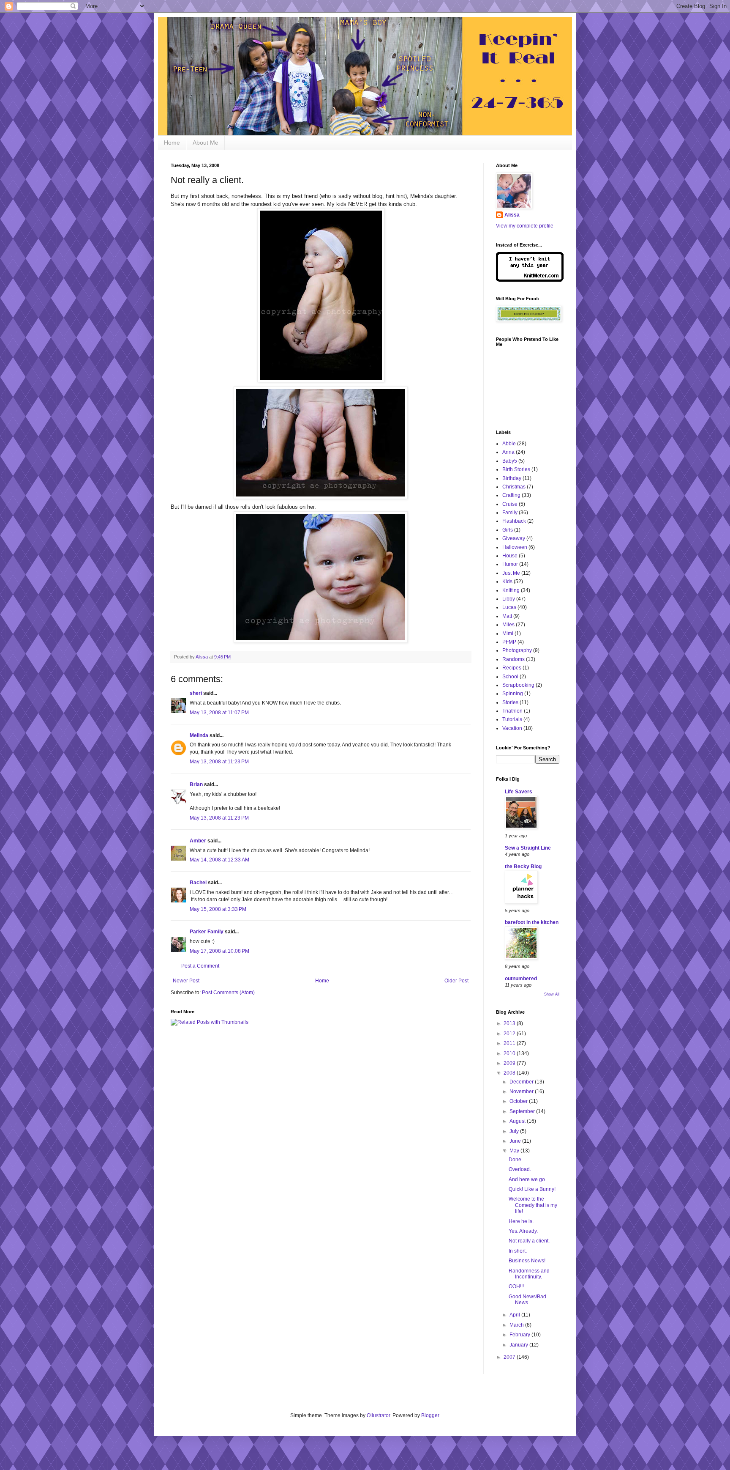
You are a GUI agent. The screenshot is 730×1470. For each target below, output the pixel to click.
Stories (510, 702)
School (510, 677)
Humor (510, 564)
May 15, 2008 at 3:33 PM (218, 909)
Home (172, 142)
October (519, 1101)
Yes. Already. (523, 1231)
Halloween (514, 547)
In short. (518, 1251)
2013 (510, 1023)
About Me (205, 142)
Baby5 (509, 461)
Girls (507, 530)
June (515, 1141)
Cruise (510, 504)
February (520, 1335)
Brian (196, 784)
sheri (196, 693)
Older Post (456, 981)
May (514, 1151)
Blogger (430, 1415)
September (522, 1111)
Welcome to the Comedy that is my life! (533, 1205)
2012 (510, 1034)
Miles (508, 625)
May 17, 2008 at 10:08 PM (219, 951)
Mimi (507, 633)
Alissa (512, 215)
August (518, 1121)
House (510, 556)
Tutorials (512, 719)
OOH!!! (516, 1286)
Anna (508, 452)
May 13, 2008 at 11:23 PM (219, 762)
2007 (510, 1357)
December (522, 1082)
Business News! (527, 1261)
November (522, 1091)
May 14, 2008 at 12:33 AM (219, 860)
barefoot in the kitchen (531, 922)
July (514, 1131)
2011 (510, 1043)
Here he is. (521, 1221)
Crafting (511, 495)
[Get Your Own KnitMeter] (530, 280)
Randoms (513, 659)
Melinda (199, 735)
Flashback (514, 521)
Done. (516, 1160)
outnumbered (521, 979)
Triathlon (512, 711)
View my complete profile (524, 226)
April (515, 1315)
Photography (517, 650)
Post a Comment (200, 966)
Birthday (511, 478)
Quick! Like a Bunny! (532, 1189)
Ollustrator (378, 1415)
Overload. (520, 1169)
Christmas (514, 487)
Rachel (198, 883)
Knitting (511, 590)
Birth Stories (516, 469)
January (519, 1345)
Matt (507, 616)
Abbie (509, 444)
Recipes (511, 668)
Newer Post (186, 981)
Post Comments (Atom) (228, 993)
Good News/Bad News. (527, 1299)
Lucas (509, 607)
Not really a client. (529, 1241)
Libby (508, 599)
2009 (510, 1063)
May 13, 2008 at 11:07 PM (219, 713)
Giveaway (513, 538)
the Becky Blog (523, 866)
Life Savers (518, 792)
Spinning (512, 694)
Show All (551, 994)
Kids (507, 581)
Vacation (512, 728)
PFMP (509, 642)
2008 (510, 1073)
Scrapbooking (518, 685)
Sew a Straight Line (528, 848)
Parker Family (206, 932)
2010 (510, 1053)
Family (510, 513)
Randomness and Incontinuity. (529, 1274)
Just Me (511, 573)
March (517, 1325)
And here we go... (529, 1179)
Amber (198, 841)
